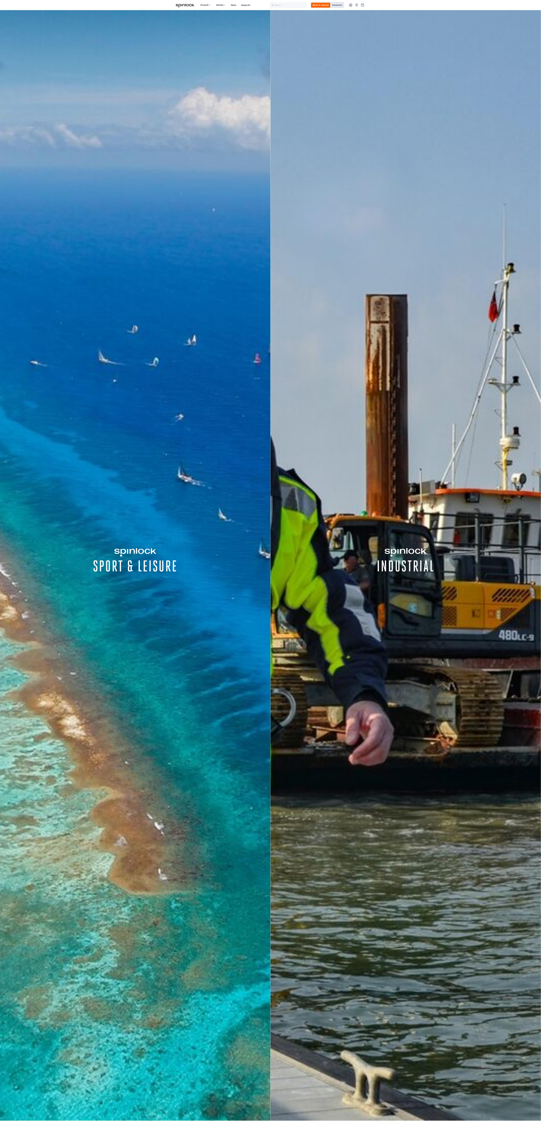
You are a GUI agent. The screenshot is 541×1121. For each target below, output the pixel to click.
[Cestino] (362, 5)
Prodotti (204, 5)
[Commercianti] (356, 5)
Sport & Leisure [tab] (321, 5)
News (233, 5)
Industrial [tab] (337, 5)
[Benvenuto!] (185, 5)
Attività (219, 5)
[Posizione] (350, 5)
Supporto (245, 5)
